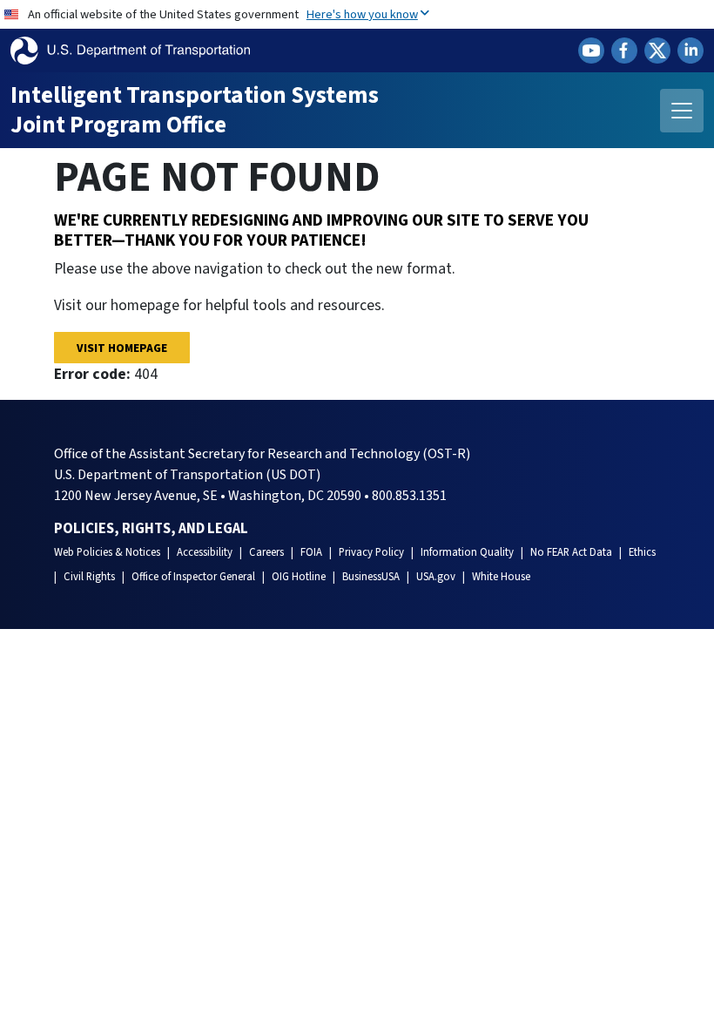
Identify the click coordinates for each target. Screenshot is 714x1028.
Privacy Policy (371, 552)
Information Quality (467, 552)
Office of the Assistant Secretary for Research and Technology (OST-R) (262, 453)
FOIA (311, 552)
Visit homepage (122, 348)
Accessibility (204, 552)
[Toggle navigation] (682, 110)
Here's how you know (362, 14)
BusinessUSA (371, 577)
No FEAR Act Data (571, 552)
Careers (266, 552)
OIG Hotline (299, 577)
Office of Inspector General (193, 577)
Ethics (642, 552)
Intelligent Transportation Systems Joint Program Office (194, 110)
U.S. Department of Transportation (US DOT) (187, 474)
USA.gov (435, 577)
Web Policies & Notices (107, 552)
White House (501, 577)
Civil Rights (89, 577)
